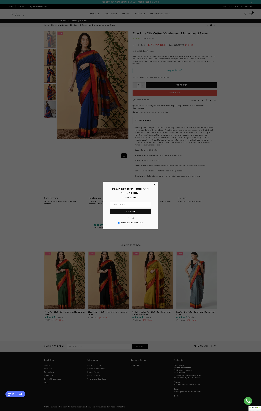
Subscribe (130, 211)
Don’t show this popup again (132, 223)
